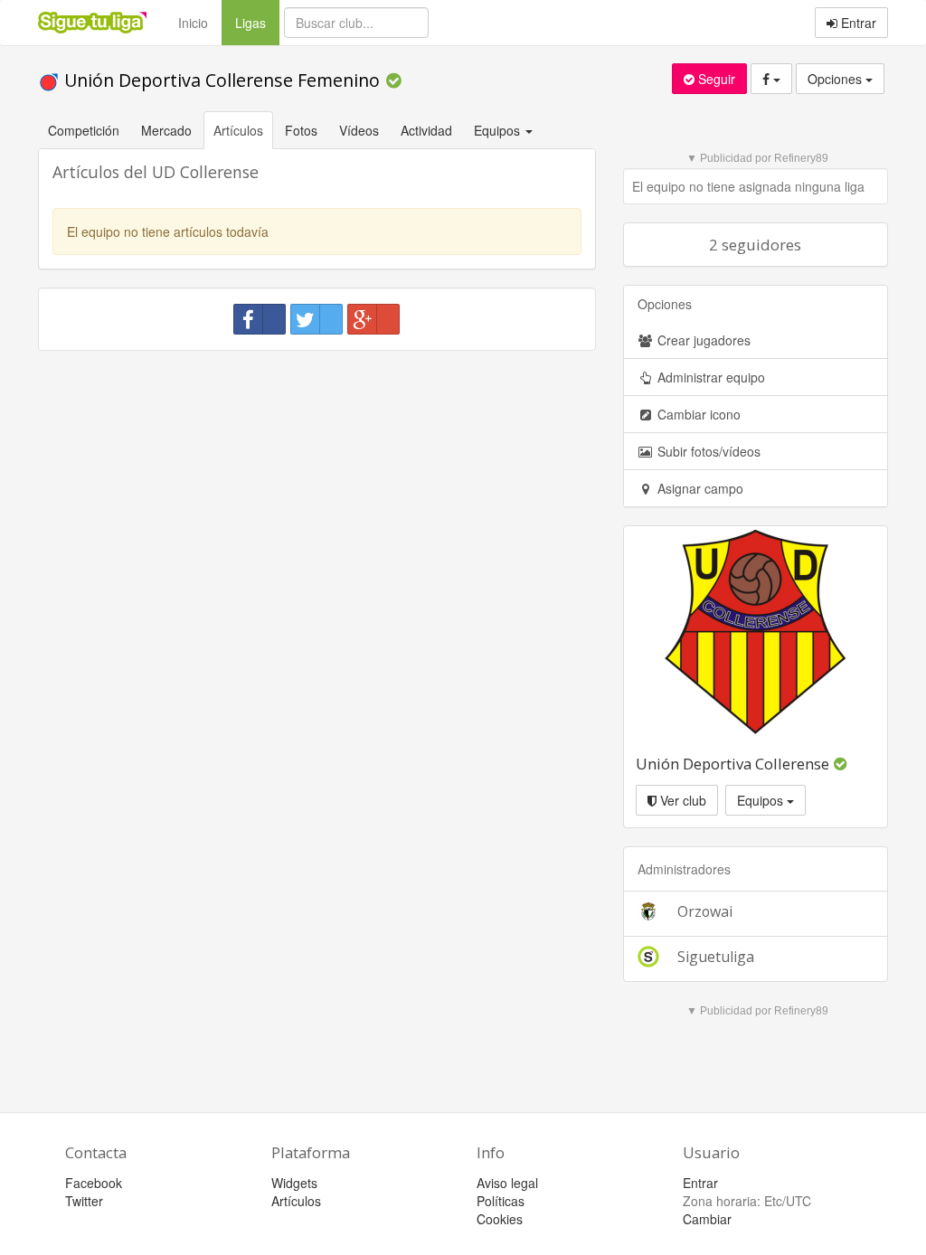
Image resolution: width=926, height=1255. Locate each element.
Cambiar (707, 1219)
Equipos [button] (499, 130)
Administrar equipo (709, 377)
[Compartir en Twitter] (316, 319)
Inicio (193, 23)
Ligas (257, 22)
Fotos (301, 130)
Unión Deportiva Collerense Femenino (222, 80)
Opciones (836, 79)
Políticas (500, 1201)
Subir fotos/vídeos (707, 451)
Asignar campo (698, 488)
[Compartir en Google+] (373, 319)
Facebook (93, 1183)
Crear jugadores (702, 340)
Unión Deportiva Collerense (734, 763)
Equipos (762, 800)
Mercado (166, 130)
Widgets (294, 1183)
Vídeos (359, 130)
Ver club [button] (681, 800)
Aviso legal (507, 1183)
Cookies (500, 1219)
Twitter (84, 1201)
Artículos (238, 130)
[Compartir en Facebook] (259, 319)
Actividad (426, 130)
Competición (83, 130)
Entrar (856, 23)
